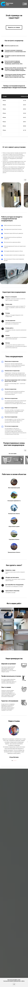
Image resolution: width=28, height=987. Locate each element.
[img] (7, 4)
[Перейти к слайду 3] (14, 760)
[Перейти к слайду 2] (13, 760)
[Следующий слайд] (27, 741)
